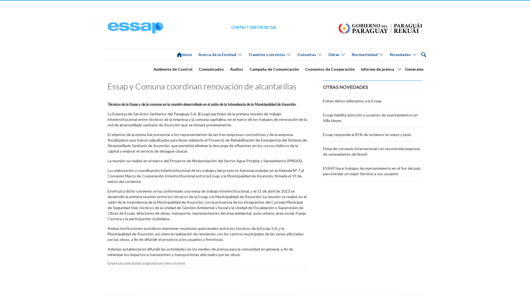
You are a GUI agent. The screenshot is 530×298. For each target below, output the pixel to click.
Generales (414, 69)
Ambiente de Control (172, 69)
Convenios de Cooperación (330, 69)
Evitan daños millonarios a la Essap (352, 101)
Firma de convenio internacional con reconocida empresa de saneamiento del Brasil (371, 151)
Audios (236, 69)
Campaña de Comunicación (274, 69)
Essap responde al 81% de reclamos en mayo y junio (367, 134)
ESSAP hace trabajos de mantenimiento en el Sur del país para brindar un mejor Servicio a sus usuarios (372, 171)
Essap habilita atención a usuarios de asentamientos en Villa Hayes (370, 118)
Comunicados (211, 69)
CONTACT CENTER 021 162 (253, 27)
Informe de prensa (377, 69)
